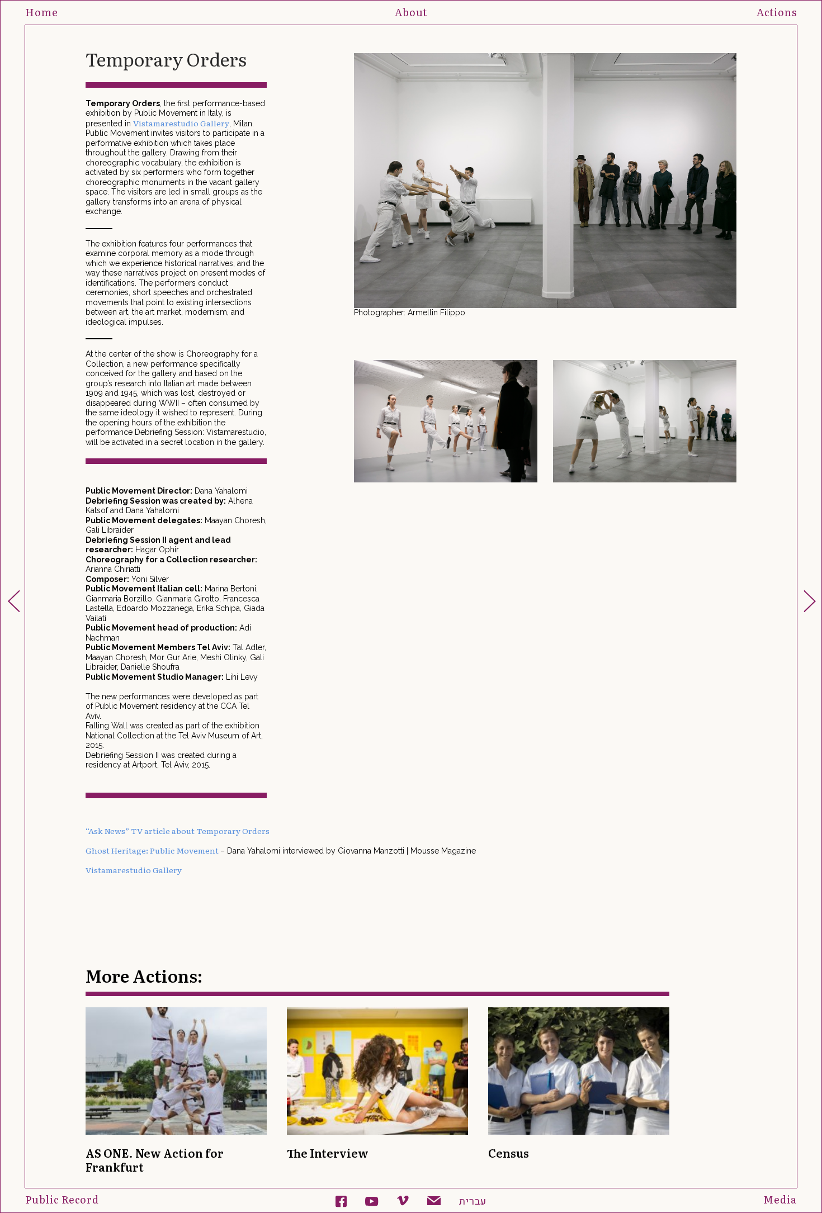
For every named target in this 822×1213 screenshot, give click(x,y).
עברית (472, 1202)
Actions (777, 12)
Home (41, 12)
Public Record (62, 1199)
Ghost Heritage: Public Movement (153, 850)
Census (508, 1152)
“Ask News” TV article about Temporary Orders (178, 830)
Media (780, 1199)
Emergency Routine (13, 601)
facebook (341, 1202)
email (434, 1202)
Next (739, 185)
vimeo (403, 1202)
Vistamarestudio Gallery (181, 123)
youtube (372, 1203)
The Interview (328, 1152)
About (411, 12)
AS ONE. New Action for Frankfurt (155, 1159)
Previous (350, 185)
